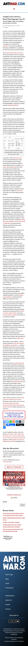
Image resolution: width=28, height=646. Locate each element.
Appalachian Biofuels (12, 105)
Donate (8, 609)
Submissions (9, 596)
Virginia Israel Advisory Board (13, 53)
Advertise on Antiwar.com (14, 494)
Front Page (9, 574)
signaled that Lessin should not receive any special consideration (14, 221)
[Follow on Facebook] (10, 621)
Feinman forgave (17, 158)
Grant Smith (7, 25)
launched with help (17, 381)
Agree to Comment (14, 467)
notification (6, 46)
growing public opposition (10, 315)
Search (7, 604)
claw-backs (19, 190)
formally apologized (18, 363)
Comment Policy (7, 461)
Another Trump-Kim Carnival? (11, 522)
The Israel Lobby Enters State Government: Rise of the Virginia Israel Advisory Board (13, 405)
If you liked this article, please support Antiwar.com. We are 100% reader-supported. (14, 415)
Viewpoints (9, 588)
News (7, 583)
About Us (8, 600)
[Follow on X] (14, 621)
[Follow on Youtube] (17, 621)
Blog (7, 579)
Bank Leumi (20, 338)
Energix (14, 167)
